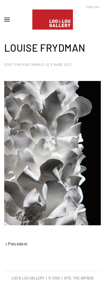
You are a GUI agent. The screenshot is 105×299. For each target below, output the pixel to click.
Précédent (17, 243)
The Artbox (83, 278)
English (92, 7)
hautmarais (33, 64)
